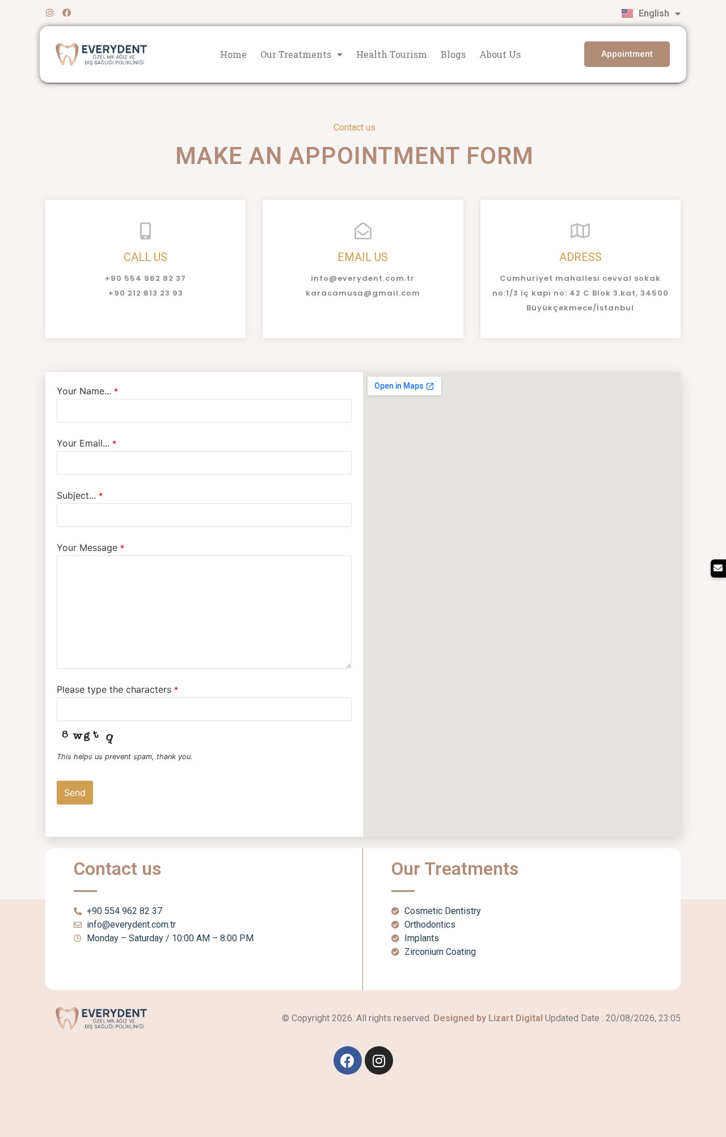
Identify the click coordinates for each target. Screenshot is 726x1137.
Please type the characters (117, 689)
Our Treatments (295, 54)
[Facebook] (66, 13)
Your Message (90, 547)
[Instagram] (49, 13)
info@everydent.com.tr (363, 278)
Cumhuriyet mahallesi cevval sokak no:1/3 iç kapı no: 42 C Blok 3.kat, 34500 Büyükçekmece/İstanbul (580, 293)
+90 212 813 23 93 (145, 293)
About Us (500, 54)
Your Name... (87, 390)
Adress (580, 257)
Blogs (453, 54)
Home (233, 54)
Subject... (80, 495)
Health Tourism (391, 54)
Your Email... (86, 443)
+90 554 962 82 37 (145, 278)
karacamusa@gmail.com (363, 293)
